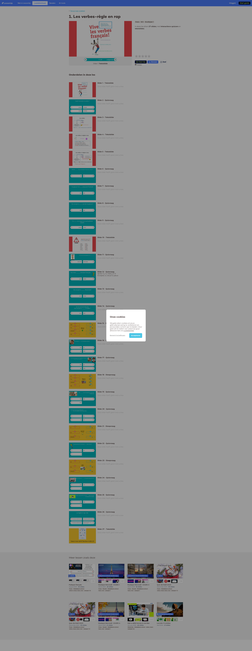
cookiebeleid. (129, 331)
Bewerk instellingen (117, 335)
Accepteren (135, 335)
